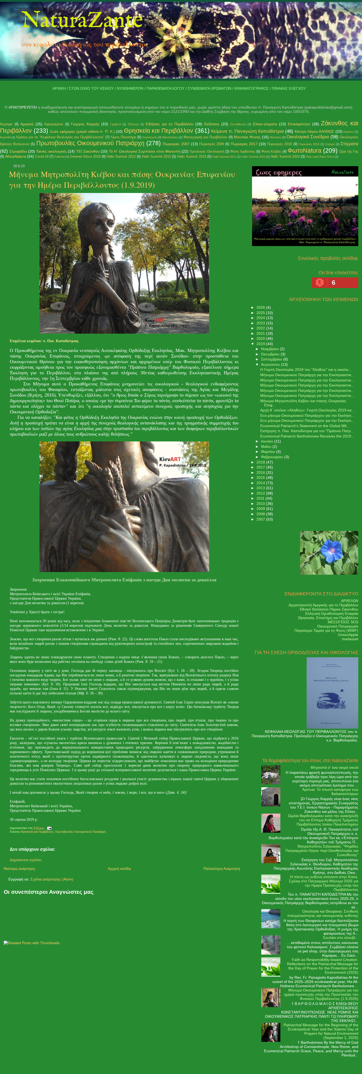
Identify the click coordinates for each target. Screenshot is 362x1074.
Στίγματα (349, 143)
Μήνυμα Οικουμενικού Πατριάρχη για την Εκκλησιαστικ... (307, 375)
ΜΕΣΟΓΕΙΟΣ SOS (343, 622)
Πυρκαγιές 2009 (211, 144)
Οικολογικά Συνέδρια (307, 136)
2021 (261, 333)
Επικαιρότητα (299, 124)
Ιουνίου (267, 441)
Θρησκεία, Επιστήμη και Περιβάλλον (328, 618)
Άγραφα (6, 124)
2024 (261, 318)
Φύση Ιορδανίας (242, 151)
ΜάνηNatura (170, 137)
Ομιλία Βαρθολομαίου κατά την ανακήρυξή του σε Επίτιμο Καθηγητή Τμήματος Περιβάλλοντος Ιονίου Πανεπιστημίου (323, 820)
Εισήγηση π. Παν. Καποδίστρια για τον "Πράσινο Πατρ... (307, 431)
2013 (261, 488)
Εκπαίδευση (238, 124)
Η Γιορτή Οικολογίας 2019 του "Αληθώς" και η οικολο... (305, 369)
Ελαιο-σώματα (265, 124)
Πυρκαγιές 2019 (309, 144)
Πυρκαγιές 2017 (244, 144)
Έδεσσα (133, 124)
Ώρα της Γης (349, 151)
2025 (261, 313)
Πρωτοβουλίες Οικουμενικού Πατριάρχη (90, 143)
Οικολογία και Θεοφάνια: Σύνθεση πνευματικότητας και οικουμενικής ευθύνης (322, 913)
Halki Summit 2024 (285, 156)
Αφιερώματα (53, 124)
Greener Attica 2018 (85, 156)
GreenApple (348, 635)
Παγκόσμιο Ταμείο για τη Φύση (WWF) (326, 630)
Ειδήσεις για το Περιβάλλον (169, 124)
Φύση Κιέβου (271, 151)
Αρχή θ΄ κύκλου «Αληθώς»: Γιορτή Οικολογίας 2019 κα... (307, 410)
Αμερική (26, 124)
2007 (261, 519)
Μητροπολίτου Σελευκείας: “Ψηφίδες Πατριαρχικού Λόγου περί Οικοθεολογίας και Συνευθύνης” (321, 850)
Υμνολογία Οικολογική (206, 151)
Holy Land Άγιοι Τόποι (320, 156)
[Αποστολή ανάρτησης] (48, 828)
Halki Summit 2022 (253, 156)
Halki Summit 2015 (156, 156)
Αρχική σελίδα (119, 868)
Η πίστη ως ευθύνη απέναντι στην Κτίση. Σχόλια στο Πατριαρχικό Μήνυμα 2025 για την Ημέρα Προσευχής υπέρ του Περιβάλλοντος (323, 883)
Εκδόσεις (211, 124)
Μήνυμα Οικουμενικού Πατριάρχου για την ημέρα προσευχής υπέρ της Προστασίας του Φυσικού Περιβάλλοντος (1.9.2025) (321, 994)
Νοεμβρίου (270, 349)
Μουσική (275, 137)
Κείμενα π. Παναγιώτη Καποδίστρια (247, 131)
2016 (261, 472)
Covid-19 (41, 156)
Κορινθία (5, 137)
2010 (261, 503)
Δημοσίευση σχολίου (25, 860)
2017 (261, 467)
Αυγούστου (271, 364)
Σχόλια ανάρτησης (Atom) (51, 879)
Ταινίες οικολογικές (51, 151)
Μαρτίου (268, 451)
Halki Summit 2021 (224, 156)
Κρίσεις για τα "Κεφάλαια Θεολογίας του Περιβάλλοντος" (60, 137)
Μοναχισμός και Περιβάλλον (206, 137)
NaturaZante (82, 21)
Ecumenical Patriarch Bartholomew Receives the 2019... (307, 436)
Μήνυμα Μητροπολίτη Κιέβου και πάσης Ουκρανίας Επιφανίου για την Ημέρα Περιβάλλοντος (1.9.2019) (122, 179)
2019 (261, 344)
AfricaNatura (15, 156)
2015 (261, 477)
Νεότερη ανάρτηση (19, 868)
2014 (261, 483)
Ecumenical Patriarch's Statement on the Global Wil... (305, 426)
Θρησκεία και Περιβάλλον (158, 130)
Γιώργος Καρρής (85, 124)
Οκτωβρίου (271, 354)
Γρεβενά (115, 124)
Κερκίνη (348, 131)
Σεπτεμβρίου (272, 359)
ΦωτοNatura (304, 150)
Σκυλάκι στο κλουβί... (340, 937)
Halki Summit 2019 (191, 156)
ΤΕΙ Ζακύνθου (88, 151)
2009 (261, 508)
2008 (261, 514)
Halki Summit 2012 (121, 156)
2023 (261, 323)
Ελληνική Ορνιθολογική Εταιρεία (331, 613)
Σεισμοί (329, 144)
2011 (261, 498)
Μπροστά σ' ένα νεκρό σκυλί (334, 767)
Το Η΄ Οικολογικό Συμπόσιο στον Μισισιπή (144, 151)
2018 (261, 462)
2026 (261, 307)
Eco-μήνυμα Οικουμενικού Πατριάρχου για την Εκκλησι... (307, 415)
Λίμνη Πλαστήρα (123, 137)
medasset (350, 639)
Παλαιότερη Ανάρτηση (222, 868)
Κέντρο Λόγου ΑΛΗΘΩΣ (314, 131)
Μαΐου (266, 446)
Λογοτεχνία (149, 137)
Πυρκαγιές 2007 (176, 144)
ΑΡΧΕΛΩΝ (349, 601)
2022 (261, 328)
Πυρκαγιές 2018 (279, 144)
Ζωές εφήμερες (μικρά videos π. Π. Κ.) (82, 131)
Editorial (60, 156)
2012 (261, 493)
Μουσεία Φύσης (247, 137)
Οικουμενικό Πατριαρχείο (337, 626)
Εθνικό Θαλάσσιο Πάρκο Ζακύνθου (329, 609)
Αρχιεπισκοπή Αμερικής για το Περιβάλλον (323, 605)
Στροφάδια (18, 151)
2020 (261, 338)
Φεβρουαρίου (272, 457)
